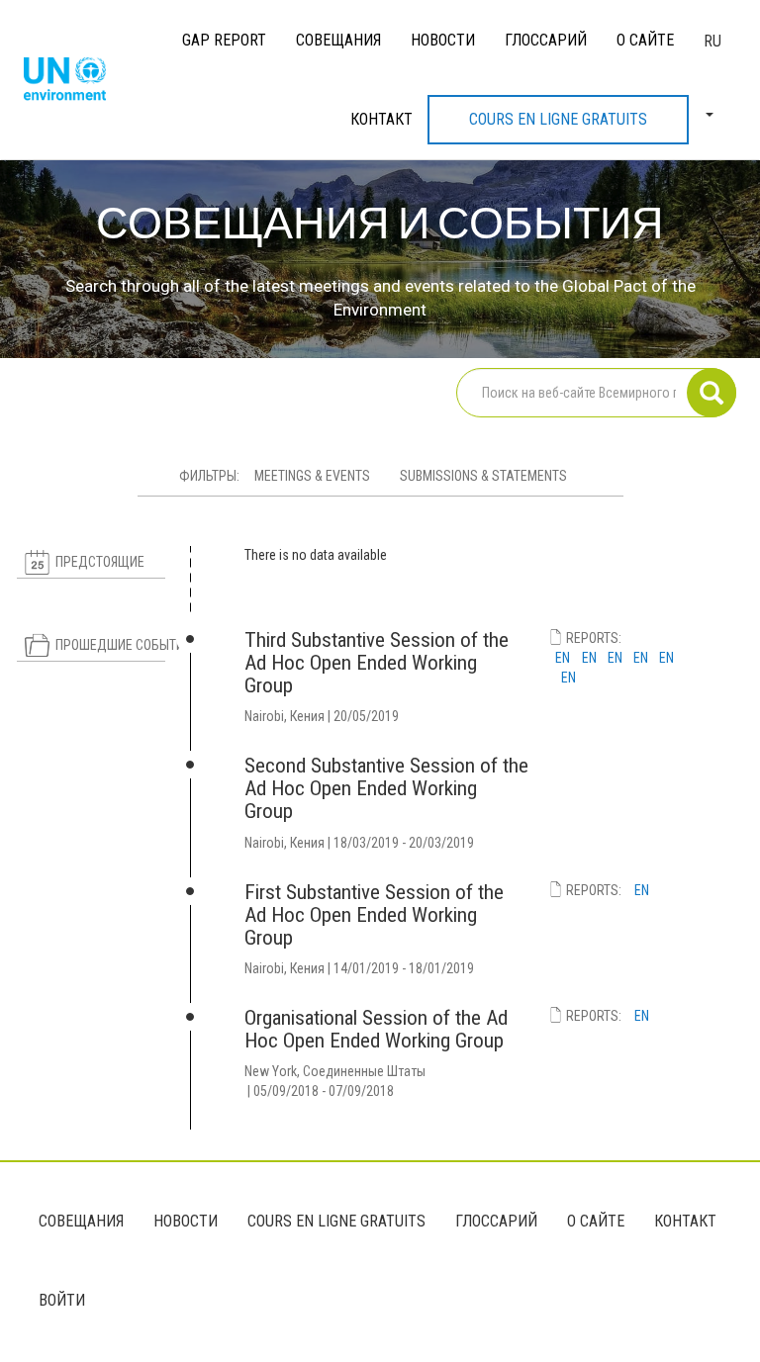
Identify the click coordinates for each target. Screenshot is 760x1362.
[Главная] (72, 80)
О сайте (645, 40)
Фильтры (208, 476)
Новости (443, 40)
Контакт (381, 119)
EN (562, 658)
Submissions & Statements (483, 476)
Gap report (224, 40)
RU (712, 41)
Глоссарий (546, 40)
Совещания (338, 40)
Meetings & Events (312, 476)
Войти (62, 1300)
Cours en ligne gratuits (558, 119)
